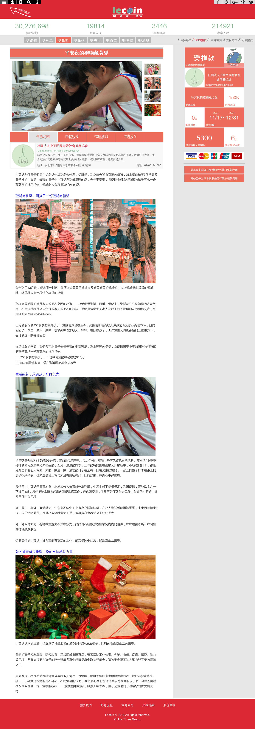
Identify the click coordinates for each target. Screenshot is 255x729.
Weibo (243, 2)
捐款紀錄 (72, 136)
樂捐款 (63, 40)
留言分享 (130, 136)
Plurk (226, 2)
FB (218, 2)
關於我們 (86, 705)
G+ (234, 2)
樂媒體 (31, 40)
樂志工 (95, 40)
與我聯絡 (148, 705)
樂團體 (127, 40)
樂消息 (143, 40)
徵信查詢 (101, 136)
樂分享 (47, 40)
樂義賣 (111, 40)
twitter (251, 2)
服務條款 (169, 705)
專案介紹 (43, 136)
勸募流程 (107, 705)
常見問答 (127, 705)
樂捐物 (79, 40)
